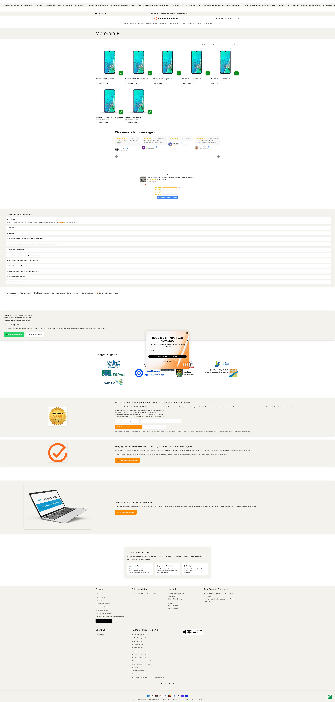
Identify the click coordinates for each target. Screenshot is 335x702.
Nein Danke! (167, 361)
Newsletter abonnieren (167, 356)
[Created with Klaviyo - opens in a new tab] (167, 370)
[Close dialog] (187, 333)
